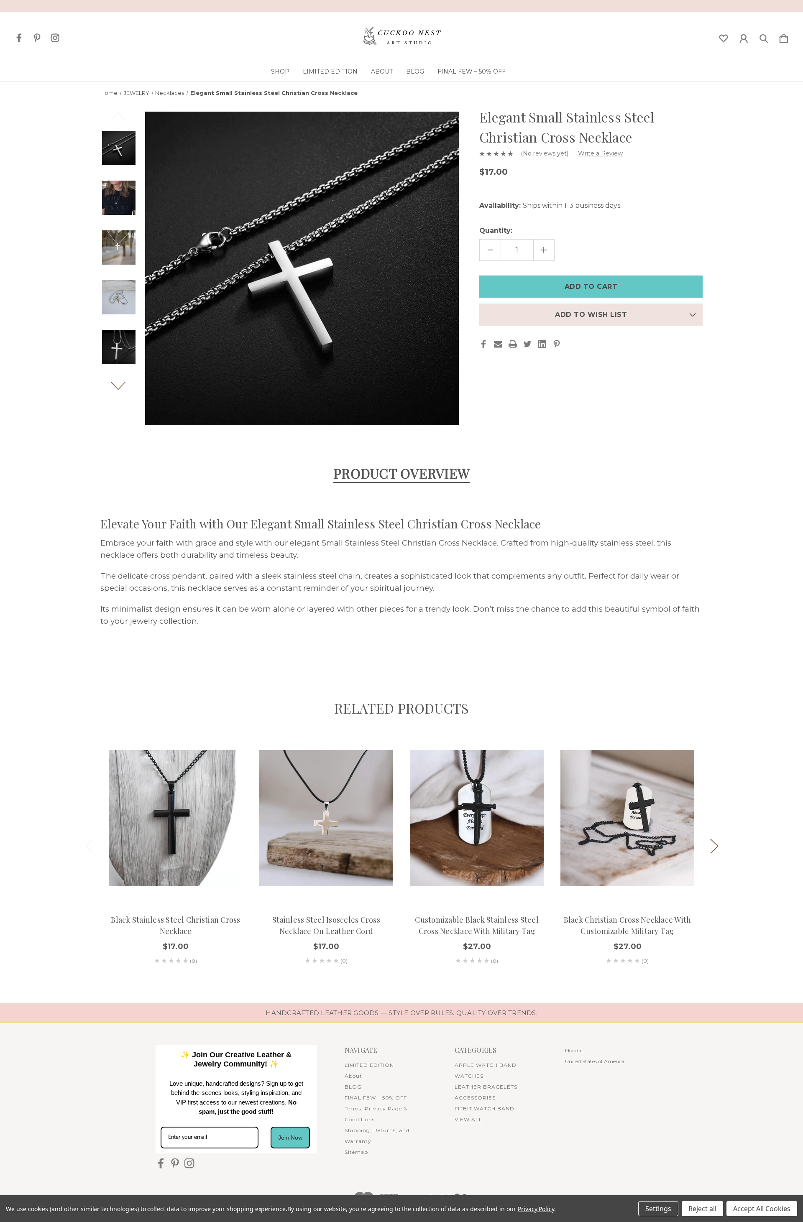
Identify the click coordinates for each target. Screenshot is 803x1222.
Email (297, 646)
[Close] (517, 499)
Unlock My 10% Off (401, 700)
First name (303, 595)
